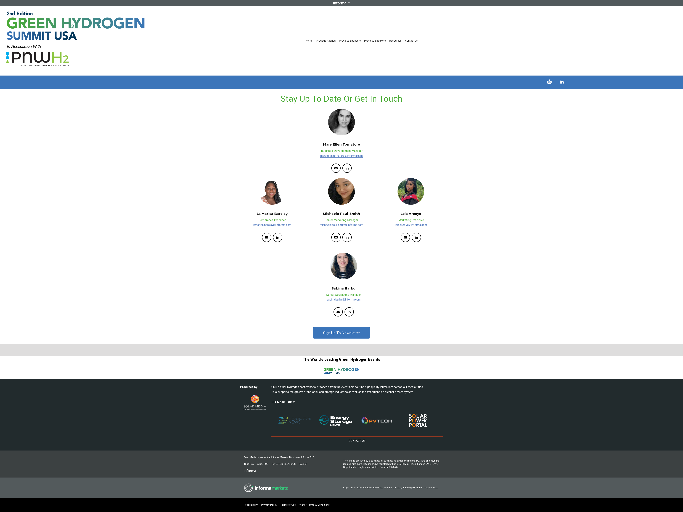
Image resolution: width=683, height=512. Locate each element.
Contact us (411, 40)
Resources (395, 40)
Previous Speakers (375, 40)
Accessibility (251, 504)
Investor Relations (284, 464)
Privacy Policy (269, 504)
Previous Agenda (326, 40)
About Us (262, 464)
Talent (303, 464)
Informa (249, 464)
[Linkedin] (347, 168)
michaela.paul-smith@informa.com (341, 225)
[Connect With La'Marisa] (266, 237)
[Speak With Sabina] (338, 312)
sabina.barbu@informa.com (344, 299)
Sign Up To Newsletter (341, 333)
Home (309, 40)
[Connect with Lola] (405, 237)
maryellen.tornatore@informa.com (341, 155)
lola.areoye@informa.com (411, 225)
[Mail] (336, 237)
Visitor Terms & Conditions (314, 504)
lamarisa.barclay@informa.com (272, 225)
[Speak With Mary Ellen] (336, 168)
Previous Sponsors (350, 40)
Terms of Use (288, 504)
